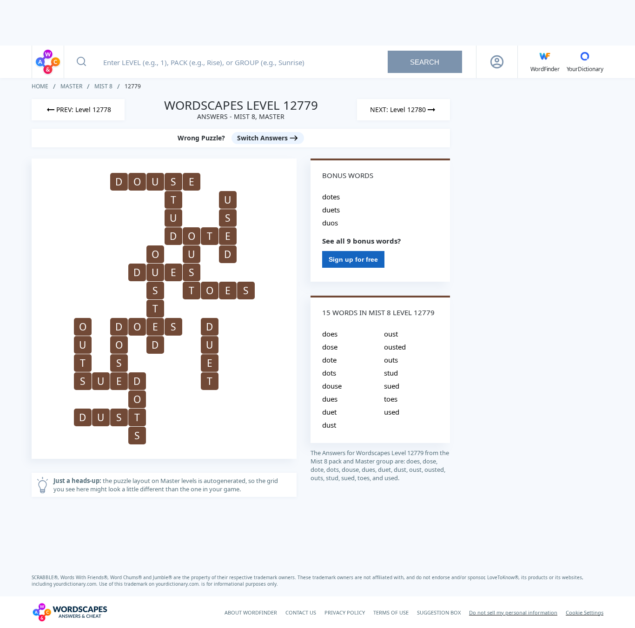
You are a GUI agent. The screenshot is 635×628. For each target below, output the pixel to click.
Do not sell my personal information (513, 612)
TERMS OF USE (391, 612)
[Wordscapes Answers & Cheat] (48, 62)
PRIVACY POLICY (344, 612)
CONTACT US (300, 612)
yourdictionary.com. (76, 584)
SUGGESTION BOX (439, 612)
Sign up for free (353, 259)
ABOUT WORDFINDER (251, 612)
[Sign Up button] (497, 62)
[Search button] (81, 62)
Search (424, 62)
